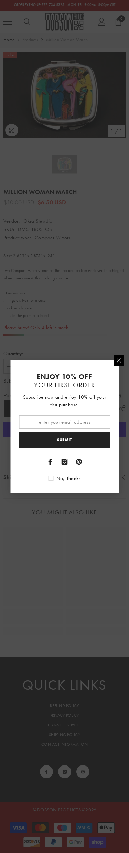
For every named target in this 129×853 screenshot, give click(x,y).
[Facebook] (50, 462)
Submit (64, 439)
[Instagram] (64, 462)
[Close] (119, 360)
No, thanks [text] (68, 478)
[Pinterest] (79, 462)
